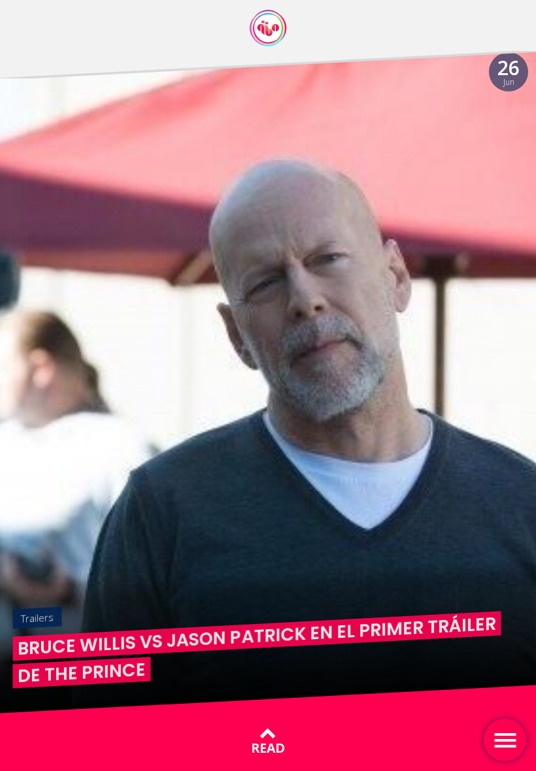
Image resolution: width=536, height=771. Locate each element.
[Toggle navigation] (505, 740)
